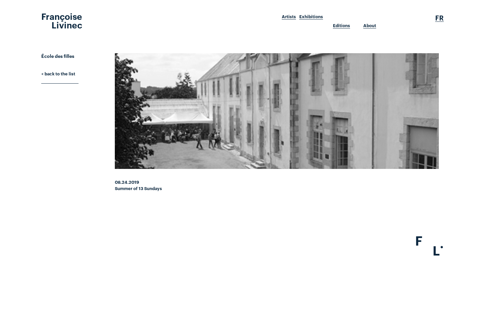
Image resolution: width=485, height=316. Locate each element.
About (369, 25)
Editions (341, 25)
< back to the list (58, 73)
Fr (439, 18)
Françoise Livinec (61, 20)
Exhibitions (311, 16)
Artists (289, 16)
